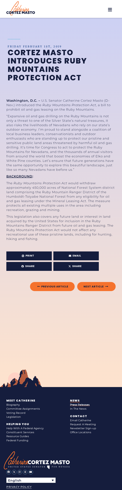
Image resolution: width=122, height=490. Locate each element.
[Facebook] (8, 472)
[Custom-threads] (25, 472)
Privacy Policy (19, 486)
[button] (110, 9)
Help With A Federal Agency (25, 428)
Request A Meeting (83, 424)
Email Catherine (80, 420)
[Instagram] (19, 472)
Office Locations (80, 432)
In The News (78, 408)
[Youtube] (30, 472)
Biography (13, 404)
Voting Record (15, 412)
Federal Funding (17, 440)
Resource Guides (17, 436)
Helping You (17, 424)
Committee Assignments (23, 408)
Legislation (13, 416)
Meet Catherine (20, 400)
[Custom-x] (14, 472)
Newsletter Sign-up (83, 428)
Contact (78, 416)
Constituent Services (20, 432)
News (75, 400)
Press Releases (80, 404)
